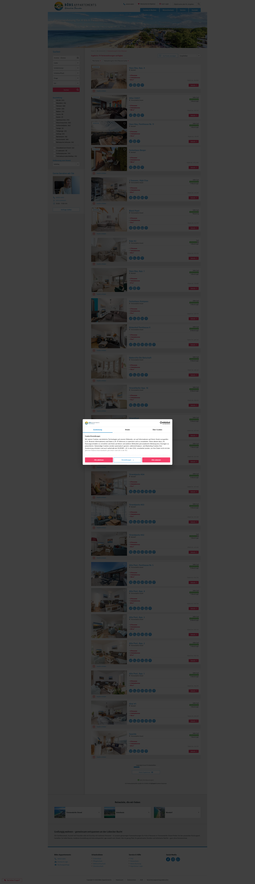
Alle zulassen (156, 460)
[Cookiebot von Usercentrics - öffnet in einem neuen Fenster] (161, 423)
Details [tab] (127, 429)
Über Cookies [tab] (157, 429)
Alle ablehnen (99, 460)
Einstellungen (126, 460)
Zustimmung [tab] (97, 429)
